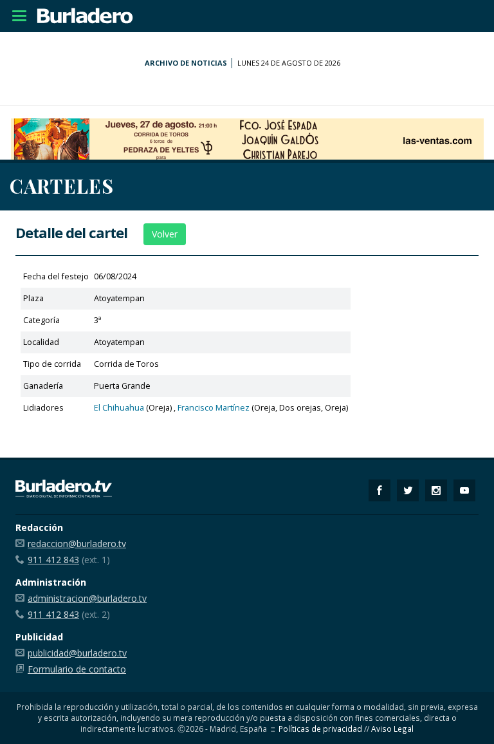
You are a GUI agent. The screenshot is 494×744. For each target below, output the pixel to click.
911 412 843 (53, 559)
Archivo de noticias (186, 63)
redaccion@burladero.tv (77, 543)
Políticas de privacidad (320, 728)
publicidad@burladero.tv (77, 653)
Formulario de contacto (77, 669)
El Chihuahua (119, 407)
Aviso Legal (392, 728)
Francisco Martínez (214, 407)
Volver (165, 234)
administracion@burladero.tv (87, 598)
